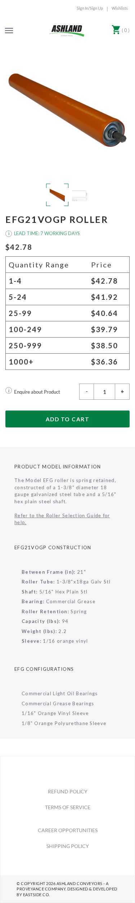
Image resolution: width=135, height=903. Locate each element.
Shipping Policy (67, 846)
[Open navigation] (9, 30)
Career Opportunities (68, 830)
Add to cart (68, 419)
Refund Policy (67, 791)
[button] (67, 110)
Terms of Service (67, 807)
